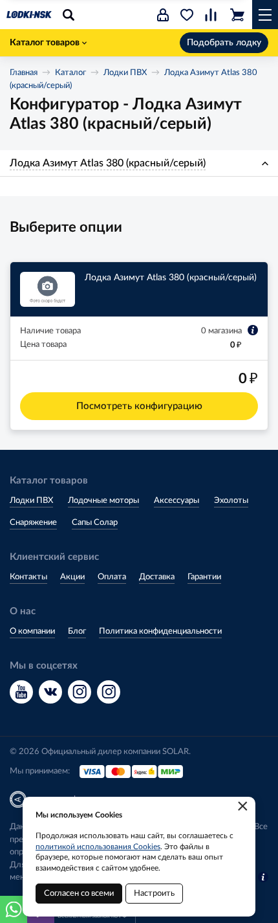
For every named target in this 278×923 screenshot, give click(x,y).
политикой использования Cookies (98, 847)
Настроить (154, 893)
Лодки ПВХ (125, 73)
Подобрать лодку (224, 42)
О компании (32, 631)
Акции (72, 577)
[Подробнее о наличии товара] (253, 330)
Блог (77, 631)
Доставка (157, 577)
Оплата (112, 577)
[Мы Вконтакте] (50, 692)
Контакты (28, 577)
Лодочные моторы (103, 500)
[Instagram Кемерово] (108, 692)
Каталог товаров (45, 42)
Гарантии (204, 577)
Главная (23, 73)
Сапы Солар (95, 522)
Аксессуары (176, 500)
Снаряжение (33, 522)
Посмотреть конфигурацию (139, 406)
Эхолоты (231, 500)
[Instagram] (79, 692)
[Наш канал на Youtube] (21, 692)
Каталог (70, 73)
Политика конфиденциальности (160, 631)
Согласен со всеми (79, 893)
